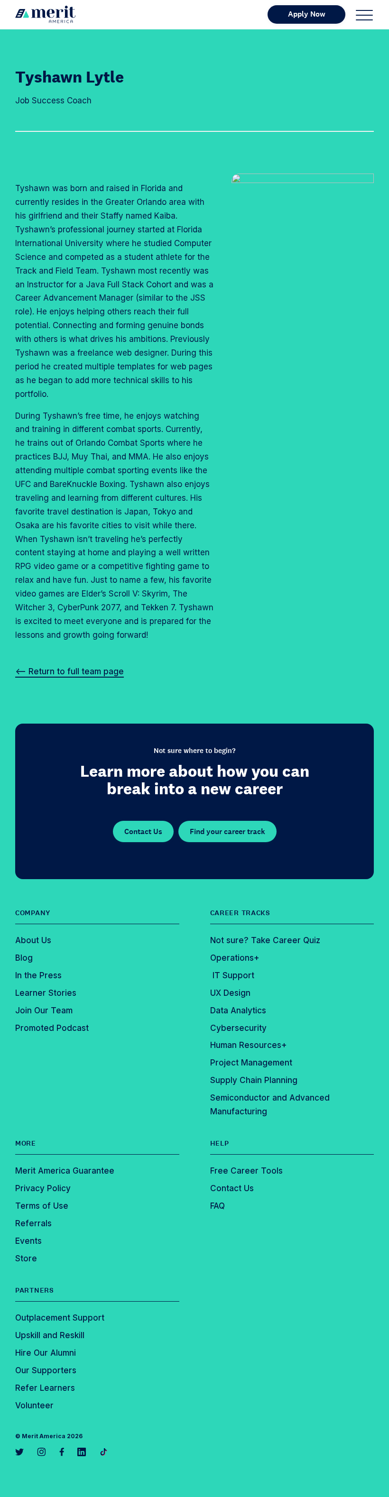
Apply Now (306, 14)
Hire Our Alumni (45, 1353)
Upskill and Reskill (49, 1335)
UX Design (230, 993)
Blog (24, 958)
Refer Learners (45, 1388)
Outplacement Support (59, 1318)
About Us (33, 940)
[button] (364, 14)
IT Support (232, 975)
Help (219, 1143)
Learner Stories (45, 993)
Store (26, 1258)
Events (28, 1241)
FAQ (217, 1206)
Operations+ (234, 958)
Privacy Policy (43, 1188)
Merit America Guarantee (64, 1171)
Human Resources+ (248, 1045)
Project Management (251, 1062)
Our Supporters (45, 1370)
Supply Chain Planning (253, 1080)
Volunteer (34, 1405)
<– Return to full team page (69, 671)
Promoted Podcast (52, 1028)
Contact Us (143, 831)
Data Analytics (238, 1010)
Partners (34, 1290)
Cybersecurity (238, 1028)
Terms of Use (41, 1206)
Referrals (33, 1223)
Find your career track (227, 831)
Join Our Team (44, 1010)
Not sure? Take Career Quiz (265, 940)
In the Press (38, 975)
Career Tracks (240, 913)
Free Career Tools (246, 1171)
